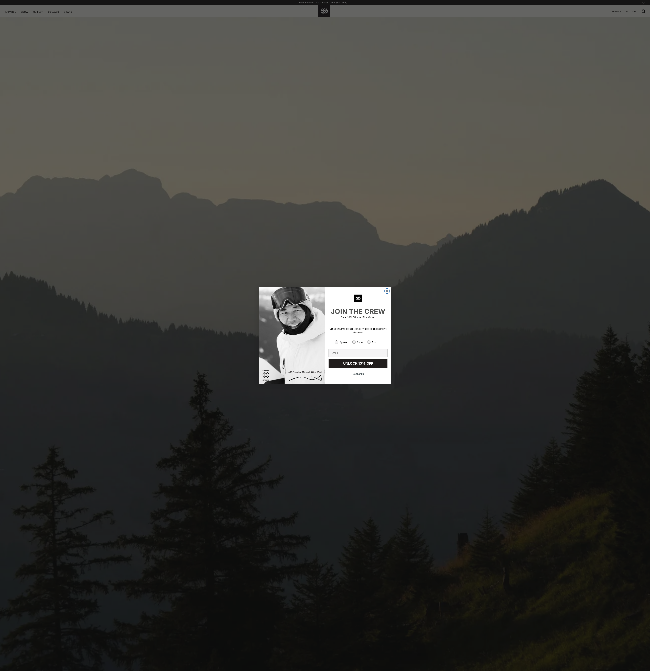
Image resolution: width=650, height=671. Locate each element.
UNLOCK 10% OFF (358, 363)
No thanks (358, 374)
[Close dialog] (387, 291)
